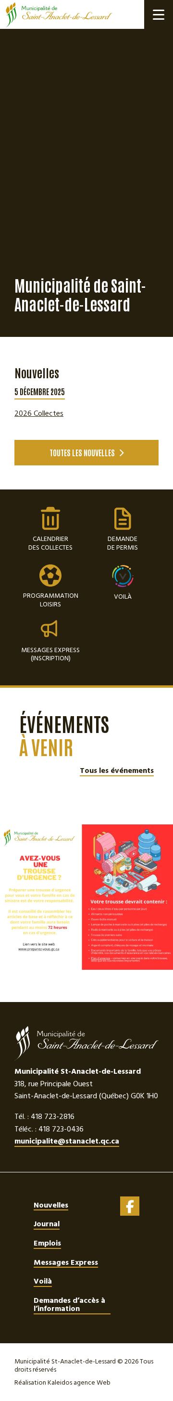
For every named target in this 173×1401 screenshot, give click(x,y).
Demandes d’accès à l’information (69, 1304)
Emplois (47, 1243)
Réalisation (62, 1382)
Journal (47, 1224)
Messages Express (66, 1262)
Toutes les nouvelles (82, 452)
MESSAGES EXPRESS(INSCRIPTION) (50, 653)
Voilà (123, 596)
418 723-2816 (52, 1116)
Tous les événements (117, 771)
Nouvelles (51, 1205)
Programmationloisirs (50, 586)
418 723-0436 (61, 1129)
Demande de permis (122, 530)
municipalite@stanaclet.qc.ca (66, 1142)
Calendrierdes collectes (50, 530)
